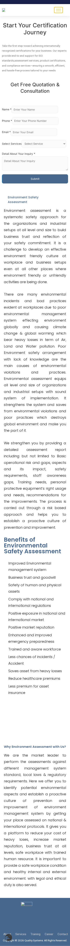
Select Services (12, 143)
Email (6, 132)
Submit (35, 178)
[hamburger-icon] (58, 10)
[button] (8, 937)
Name (6, 109)
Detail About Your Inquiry (18, 153)
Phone (7, 120)
